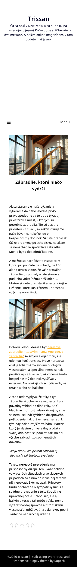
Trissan (38, 18)
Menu (65, 122)
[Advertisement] (38, 83)
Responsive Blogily (25, 561)
